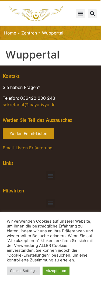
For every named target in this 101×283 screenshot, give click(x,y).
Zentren (29, 33)
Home (10, 33)
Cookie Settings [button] (23, 270)
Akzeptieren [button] (56, 270)
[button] (80, 13)
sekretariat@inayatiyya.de (29, 104)
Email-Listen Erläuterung (28, 147)
